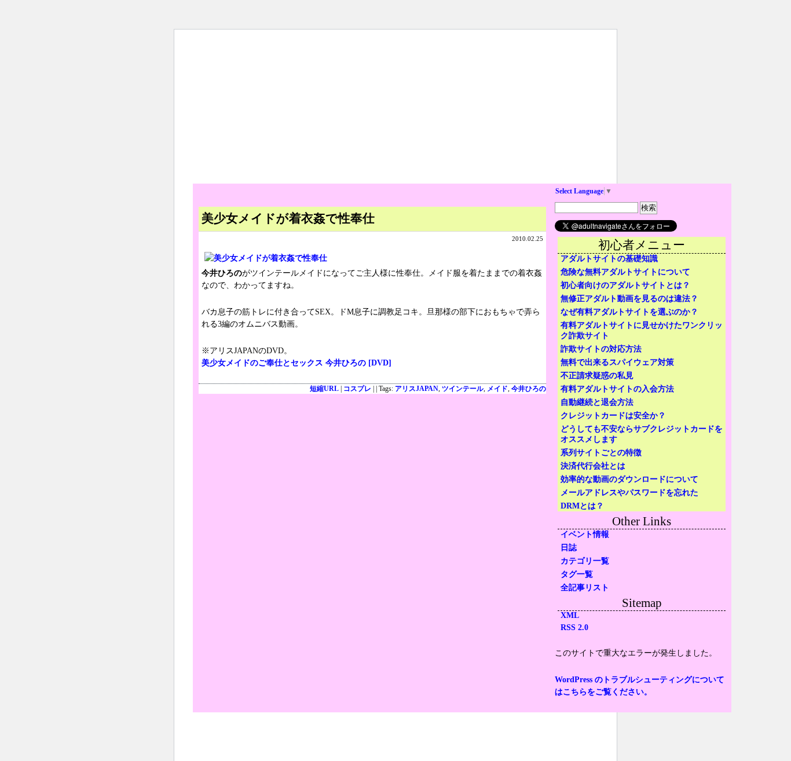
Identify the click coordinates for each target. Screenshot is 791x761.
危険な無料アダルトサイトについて (625, 272)
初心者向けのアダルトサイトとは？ (625, 285)
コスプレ (357, 389)
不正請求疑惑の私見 (597, 375)
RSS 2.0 (574, 627)
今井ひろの (528, 389)
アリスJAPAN (416, 389)
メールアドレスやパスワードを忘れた (629, 492)
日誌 (569, 547)
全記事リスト (585, 587)
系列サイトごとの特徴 (601, 452)
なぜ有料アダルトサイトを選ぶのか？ (629, 312)
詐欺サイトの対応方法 (601, 349)
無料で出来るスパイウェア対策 (617, 362)
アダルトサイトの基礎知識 (609, 258)
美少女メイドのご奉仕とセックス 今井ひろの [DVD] (296, 362)
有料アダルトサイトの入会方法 (617, 389)
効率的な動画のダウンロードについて (629, 479)
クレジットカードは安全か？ (613, 415)
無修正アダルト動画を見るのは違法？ (629, 298)
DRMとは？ (582, 506)
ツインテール (463, 389)
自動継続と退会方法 (597, 402)
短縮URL (324, 389)
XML (570, 615)
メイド (497, 389)
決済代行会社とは (593, 466)
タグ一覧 (577, 574)
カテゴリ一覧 (585, 561)
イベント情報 (585, 534)
